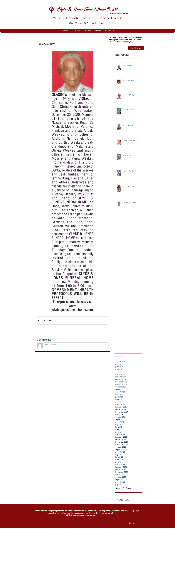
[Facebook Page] (133, 510)
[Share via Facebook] (38, 320)
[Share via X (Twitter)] (44, 320)
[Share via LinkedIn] (50, 320)
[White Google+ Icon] (137, 510)
